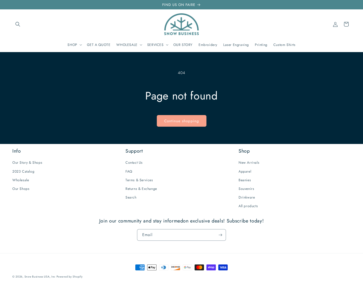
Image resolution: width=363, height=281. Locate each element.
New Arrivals (249, 162)
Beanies (245, 180)
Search (131, 197)
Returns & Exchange (141, 188)
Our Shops (20, 188)
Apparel (245, 171)
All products (248, 205)
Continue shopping (181, 121)
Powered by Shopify (70, 277)
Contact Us (134, 162)
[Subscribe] (220, 235)
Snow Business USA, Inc (39, 277)
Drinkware (247, 197)
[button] (17, 24)
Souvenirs (246, 188)
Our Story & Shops (27, 162)
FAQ (128, 171)
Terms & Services (139, 180)
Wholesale (20, 180)
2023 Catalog (23, 171)
